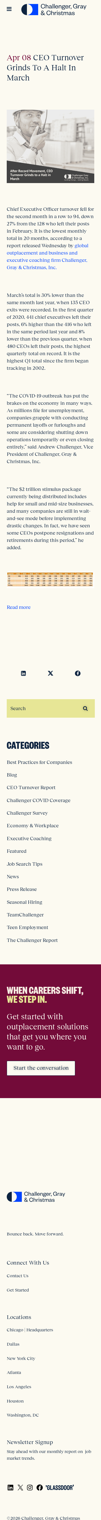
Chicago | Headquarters (30, 1329)
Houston (15, 1400)
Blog (12, 775)
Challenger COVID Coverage (38, 800)
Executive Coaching (29, 838)
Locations (19, 1317)
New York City (21, 1358)
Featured (16, 851)
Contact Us (17, 1275)
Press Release (22, 889)
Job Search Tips (24, 864)
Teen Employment (27, 927)
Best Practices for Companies (39, 762)
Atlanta (14, 1372)
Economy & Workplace (33, 825)
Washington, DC (23, 1414)
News (13, 876)
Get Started (18, 1289)
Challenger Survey (27, 813)
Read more (19, 607)
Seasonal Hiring (24, 902)
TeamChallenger (25, 915)
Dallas (13, 1343)
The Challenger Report (32, 940)
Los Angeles (19, 1386)
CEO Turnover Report (31, 787)
